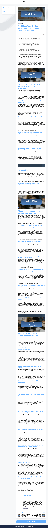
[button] (25, 508)
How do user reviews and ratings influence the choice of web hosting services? (30, 50)
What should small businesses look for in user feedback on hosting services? (29, 51)
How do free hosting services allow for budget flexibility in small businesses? (29, 43)
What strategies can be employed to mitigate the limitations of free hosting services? (30, 54)
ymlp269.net (24, 2)
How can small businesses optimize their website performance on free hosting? (30, 53)
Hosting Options (20, 23)
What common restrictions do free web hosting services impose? (28, 45)
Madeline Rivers (27, 495)
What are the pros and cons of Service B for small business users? (28, 49)
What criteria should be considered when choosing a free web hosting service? (30, 38)
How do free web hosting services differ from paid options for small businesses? (30, 37)
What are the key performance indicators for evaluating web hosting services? (30, 39)
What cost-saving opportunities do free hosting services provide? (28, 42)
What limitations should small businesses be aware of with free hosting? (29, 44)
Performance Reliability (7, 11)
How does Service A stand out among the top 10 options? (27, 48)
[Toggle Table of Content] (43, 34)
